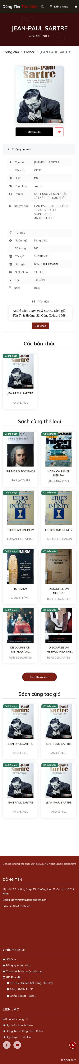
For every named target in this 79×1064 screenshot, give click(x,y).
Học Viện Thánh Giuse (19, 1025)
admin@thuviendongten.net (28, 899)
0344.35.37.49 (31, 863)
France (29, 52)
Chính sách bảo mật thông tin (24, 971)
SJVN (67, 1060)
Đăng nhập (60, 6)
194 (36, 178)
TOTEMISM (20, 589)
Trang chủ (11, 52)
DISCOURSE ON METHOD (59, 591)
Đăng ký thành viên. (18, 965)
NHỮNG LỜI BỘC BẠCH (20, 471)
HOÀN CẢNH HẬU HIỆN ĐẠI (59, 473)
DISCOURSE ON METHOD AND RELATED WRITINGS (20, 650)
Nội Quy (10, 959)
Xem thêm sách (39, 677)
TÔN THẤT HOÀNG (46, 264)
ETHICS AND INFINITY (20, 530)
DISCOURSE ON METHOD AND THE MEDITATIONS (59, 650)
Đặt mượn (34, 132)
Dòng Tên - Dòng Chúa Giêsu (24, 1031)
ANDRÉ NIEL (41, 256)
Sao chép (40, 326)
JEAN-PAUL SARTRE (20, 393)
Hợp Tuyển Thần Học (18, 1037)
